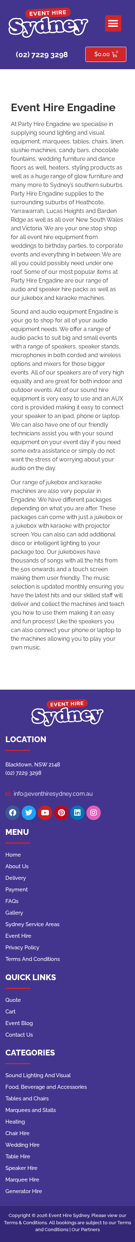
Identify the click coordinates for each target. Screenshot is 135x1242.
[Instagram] (93, 813)
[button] (113, 23)
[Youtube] (45, 813)
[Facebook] (12, 813)
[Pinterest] (61, 813)
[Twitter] (29, 813)
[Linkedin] (77, 813)
